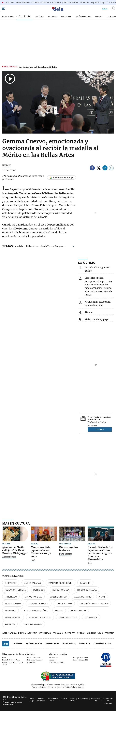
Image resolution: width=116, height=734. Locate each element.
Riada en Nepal (13, 617)
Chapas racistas (33, 596)
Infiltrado (11, 596)
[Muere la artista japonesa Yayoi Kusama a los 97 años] (44, 534)
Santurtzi (10, 610)
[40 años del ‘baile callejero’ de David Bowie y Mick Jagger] (15, 534)
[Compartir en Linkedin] (105, 168)
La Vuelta (85, 583)
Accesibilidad (83, 698)
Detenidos (39, 589)
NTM (33, 560)
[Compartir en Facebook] (92, 168)
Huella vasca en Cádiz (36, 610)
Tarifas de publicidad (57, 662)
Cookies (64, 698)
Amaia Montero (82, 596)
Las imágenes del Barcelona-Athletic (38, 67)
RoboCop (10, 624)
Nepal (102, 596)
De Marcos (11, 583)
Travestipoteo (13, 603)
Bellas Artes (32, 246)
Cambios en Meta (68, 617)
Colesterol (91, 617)
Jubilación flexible (15, 589)
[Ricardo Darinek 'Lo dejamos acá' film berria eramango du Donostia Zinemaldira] (101, 534)
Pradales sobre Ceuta (60, 583)
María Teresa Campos (52, 246)
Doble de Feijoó (58, 596)
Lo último (86, 262)
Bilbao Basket (78, 610)
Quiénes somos (34, 643)
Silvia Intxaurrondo (40, 617)
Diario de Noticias (33, 657)
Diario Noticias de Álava (11, 660)
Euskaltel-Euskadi (32, 624)
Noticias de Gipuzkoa (35, 660)
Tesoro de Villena (87, 589)
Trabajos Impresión (80, 657)
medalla (19, 246)
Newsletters (69, 643)
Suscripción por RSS (80, 660)
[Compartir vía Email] (111, 168)
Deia (90, 563)
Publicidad (84, 643)
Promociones (52, 643)
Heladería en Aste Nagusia (94, 603)
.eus (5, 643)
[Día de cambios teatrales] (72, 534)
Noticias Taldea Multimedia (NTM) (12, 663)
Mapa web (52, 660)
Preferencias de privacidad (108, 700)
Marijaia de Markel (38, 603)
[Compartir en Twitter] (98, 168)
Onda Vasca (31, 662)
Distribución (53, 657)
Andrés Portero (9, 557)
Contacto (17, 643)
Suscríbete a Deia (102, 643)
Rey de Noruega (60, 589)
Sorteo (59, 610)
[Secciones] (3, 8)
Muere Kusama (64, 603)
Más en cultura (16, 523)
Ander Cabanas (32, 583)
